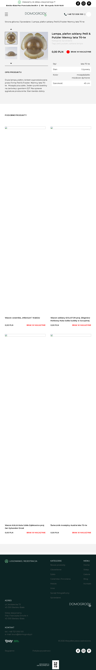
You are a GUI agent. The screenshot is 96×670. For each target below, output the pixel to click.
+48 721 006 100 (75, 14)
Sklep (86, 569)
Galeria (87, 574)
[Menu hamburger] (6, 14)
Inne (52, 588)
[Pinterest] (89, 3)
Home (87, 565)
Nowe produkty (57, 565)
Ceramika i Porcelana (60, 579)
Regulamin (9, 651)
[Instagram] (83, 3)
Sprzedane (25, 22)
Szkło (52, 574)
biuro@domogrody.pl (22, 634)
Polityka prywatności (41, 651)
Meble (53, 583)
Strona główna (12, 22)
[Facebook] (78, 3)
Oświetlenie (56, 569)
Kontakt (87, 583)
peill (58, 43)
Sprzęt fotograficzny (59, 593)
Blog (86, 579)
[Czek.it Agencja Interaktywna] (48, 665)
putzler (64, 43)
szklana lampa (76, 43)
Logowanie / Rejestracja (23, 561)
